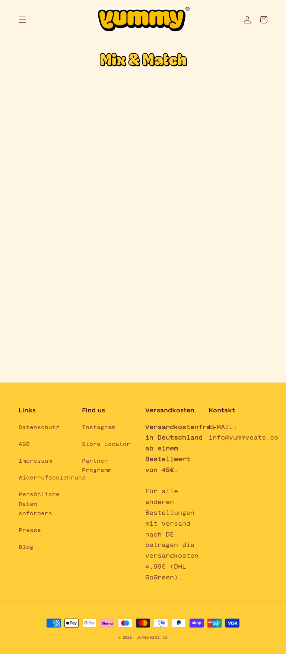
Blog (26, 547)
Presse (30, 530)
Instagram (98, 427)
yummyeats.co (152, 637)
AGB (24, 444)
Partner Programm (97, 465)
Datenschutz (39, 427)
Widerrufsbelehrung (52, 477)
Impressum (35, 460)
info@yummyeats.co (243, 437)
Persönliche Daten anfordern (39, 504)
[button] (22, 20)
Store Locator (106, 444)
